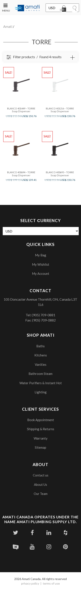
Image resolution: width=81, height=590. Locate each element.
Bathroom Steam (40, 374)
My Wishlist (40, 264)
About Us (40, 484)
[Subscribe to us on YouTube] (32, 547)
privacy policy (30, 583)
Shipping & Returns (40, 429)
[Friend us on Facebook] (32, 532)
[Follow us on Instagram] (49, 547)
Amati (7, 26)
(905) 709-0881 (43, 315)
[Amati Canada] (27, 8)
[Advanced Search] (72, 57)
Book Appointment (40, 420)
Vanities (40, 364)
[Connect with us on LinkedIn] (49, 532)
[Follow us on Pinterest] (65, 547)
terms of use (51, 583)
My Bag (40, 255)
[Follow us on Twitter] (16, 532)
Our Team (41, 494)
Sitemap (40, 447)
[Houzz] (65, 532)
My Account (40, 273)
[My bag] (63, 9)
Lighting (41, 392)
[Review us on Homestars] (16, 547)
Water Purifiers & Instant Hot (40, 383)
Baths (40, 346)
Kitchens (40, 355)
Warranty (41, 438)
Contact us (40, 475)
